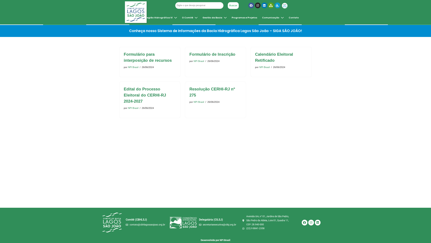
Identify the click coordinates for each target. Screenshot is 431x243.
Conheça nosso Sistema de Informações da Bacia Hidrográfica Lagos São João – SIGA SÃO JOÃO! (215, 30)
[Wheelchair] (277, 5)
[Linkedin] (264, 5)
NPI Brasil (133, 67)
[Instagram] (258, 5)
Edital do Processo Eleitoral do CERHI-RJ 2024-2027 (145, 95)
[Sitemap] (271, 5)
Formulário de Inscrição (212, 54)
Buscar (233, 5)
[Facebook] (251, 5)
